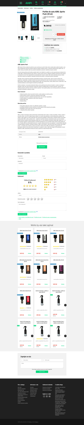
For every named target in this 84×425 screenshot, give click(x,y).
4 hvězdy (38, 199)
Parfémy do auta (38, 217)
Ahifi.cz (30, 421)
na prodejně (59, 50)
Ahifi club (19, 387)
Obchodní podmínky (22, 388)
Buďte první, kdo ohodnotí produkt (48, 17)
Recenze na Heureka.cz (47, 387)
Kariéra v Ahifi (33, 394)
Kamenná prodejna (34, 388)
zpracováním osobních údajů (30, 171)
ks (56, 34)
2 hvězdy (31, 199)
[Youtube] (49, 396)
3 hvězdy (35, 199)
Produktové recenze (22, 393)
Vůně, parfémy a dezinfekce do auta (26, 217)
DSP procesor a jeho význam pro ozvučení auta (60, 399)
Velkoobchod (32, 396)
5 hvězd (42, 199)
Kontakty (32, 387)
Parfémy (31, 8)
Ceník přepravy (21, 398)
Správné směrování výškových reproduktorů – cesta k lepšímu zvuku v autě (60, 391)
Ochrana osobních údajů (22, 397)
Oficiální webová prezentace (44, 137)
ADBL (39, 134)
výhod (54, 39)
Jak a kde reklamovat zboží (23, 391)
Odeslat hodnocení (22, 214)
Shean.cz (36, 421)
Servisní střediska (21, 400)
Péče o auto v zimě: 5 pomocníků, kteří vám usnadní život (59, 406)
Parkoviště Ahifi (33, 393)
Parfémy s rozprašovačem (38, 8)
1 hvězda (28, 199)
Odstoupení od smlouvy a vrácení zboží (23, 395)
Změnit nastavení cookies (23, 403)
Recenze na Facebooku (47, 390)
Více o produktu (46, 21)
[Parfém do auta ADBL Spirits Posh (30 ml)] (29, 22)
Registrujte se (48, 38)
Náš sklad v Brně (33, 391)
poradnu (52, 47)
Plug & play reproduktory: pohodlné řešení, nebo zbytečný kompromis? (60, 396)
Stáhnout (42, 146)
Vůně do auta (26, 8)
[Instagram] (47, 396)
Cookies (19, 401)
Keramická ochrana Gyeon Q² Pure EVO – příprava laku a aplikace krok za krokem (60, 402)
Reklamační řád (21, 390)
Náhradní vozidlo (33, 390)
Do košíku (62, 34)
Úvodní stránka (20, 8)
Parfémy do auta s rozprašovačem (49, 217)
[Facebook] (44, 396)
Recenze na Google (46, 388)
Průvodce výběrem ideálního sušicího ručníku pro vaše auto (60, 410)
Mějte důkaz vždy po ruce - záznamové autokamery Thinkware (60, 414)
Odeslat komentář (22, 173)
